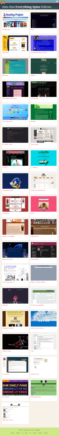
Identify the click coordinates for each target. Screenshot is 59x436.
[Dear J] (44, 204)
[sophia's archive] (44, 365)
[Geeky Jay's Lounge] (15, 250)
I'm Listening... (6, 374)
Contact (45, 433)
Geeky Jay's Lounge (7, 259)
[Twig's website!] (44, 135)
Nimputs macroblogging (8, 236)
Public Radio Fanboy (36, 397)
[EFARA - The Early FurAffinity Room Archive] (44, 273)
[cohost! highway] (44, 250)
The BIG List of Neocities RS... (38, 190)
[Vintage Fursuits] (44, 227)
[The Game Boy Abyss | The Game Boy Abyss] (44, 43)
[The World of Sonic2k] (15, 181)
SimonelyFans (6, 397)
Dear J (32, 213)
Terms (40, 433)
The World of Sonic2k (7, 190)
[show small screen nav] (57, 1)
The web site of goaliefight (37, 305)
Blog (26, 433)
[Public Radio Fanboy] (44, 387)
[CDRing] (44, 66)
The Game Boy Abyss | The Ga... (39, 52)
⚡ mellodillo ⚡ (35, 167)
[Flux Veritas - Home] (15, 135)
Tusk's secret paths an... (8, 282)
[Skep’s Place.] (15, 43)
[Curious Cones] (44, 89)
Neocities (21, 430)
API (30, 433)
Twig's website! (34, 144)
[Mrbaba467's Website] (15, 319)
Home (32, 29)
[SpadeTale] (15, 296)
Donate (18, 433)
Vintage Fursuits (35, 236)
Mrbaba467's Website (7, 328)
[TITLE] (44, 342)
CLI (22, 433)
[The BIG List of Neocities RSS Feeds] (44, 181)
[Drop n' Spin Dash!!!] (15, 112)
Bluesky (38, 430)
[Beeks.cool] (15, 66)
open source (27, 430)
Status (35, 433)
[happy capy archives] (15, 411)
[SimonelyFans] (15, 387)
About (12, 433)
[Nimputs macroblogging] (15, 227)
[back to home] (3, 2)
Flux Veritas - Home (7, 144)
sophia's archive (35, 374)
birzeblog (33, 121)
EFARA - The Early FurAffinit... (38, 282)
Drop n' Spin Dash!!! (7, 121)
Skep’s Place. (5, 52)
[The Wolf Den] (15, 204)
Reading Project (6, 29)
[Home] (44, 20)
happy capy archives (7, 420)
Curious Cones (34, 98)
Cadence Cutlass (6, 351)
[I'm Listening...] (15, 365)
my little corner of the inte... (37, 328)
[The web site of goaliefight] (44, 296)
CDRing (33, 75)
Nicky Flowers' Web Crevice (9, 98)
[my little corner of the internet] (44, 319)
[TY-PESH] (15, 158)
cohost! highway (35, 259)
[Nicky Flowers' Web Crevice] (15, 89)
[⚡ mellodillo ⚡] (44, 158)
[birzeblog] (44, 112)
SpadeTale (5, 305)
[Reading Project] (15, 20)
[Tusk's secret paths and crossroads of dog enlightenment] (15, 273)
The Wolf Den (5, 213)
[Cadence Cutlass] (15, 342)
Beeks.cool (5, 75)
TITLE (32, 351)
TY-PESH (4, 167)
